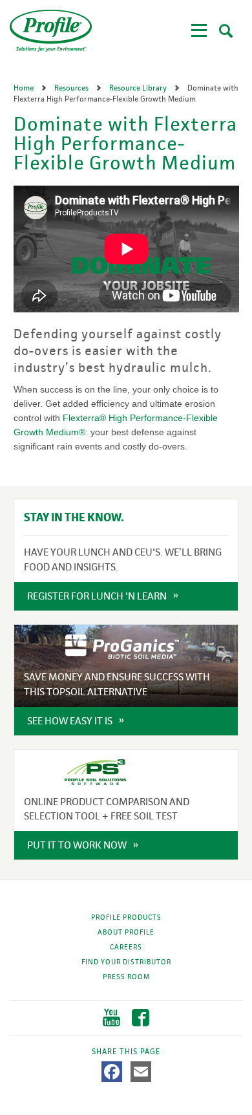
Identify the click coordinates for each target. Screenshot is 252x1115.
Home (25, 88)
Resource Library (139, 88)
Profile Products (126, 917)
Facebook (140, 1018)
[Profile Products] (51, 31)
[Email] (141, 1071)
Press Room (126, 976)
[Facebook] (111, 1071)
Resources (72, 88)
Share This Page (126, 1051)
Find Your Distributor (126, 961)
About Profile (126, 931)
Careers (126, 946)
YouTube (111, 1018)
